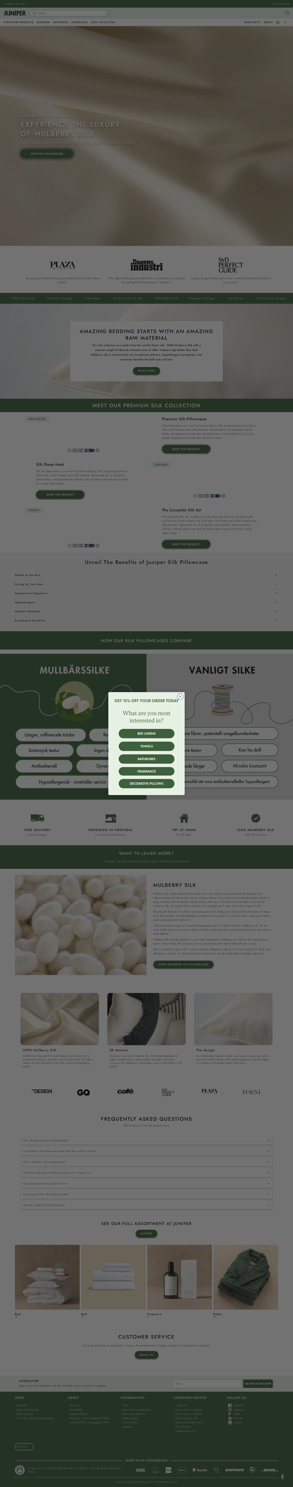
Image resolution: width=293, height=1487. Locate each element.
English (22, 1446)
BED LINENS (147, 733)
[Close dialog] (180, 696)
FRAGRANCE (146, 771)
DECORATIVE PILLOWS (146, 783)
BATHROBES (146, 759)
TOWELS (146, 746)
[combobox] (24, 1446)
